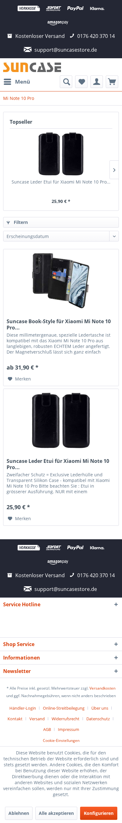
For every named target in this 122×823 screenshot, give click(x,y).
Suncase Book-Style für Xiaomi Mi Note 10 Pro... (59, 324)
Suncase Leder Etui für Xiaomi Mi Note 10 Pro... (61, 182)
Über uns (99, 708)
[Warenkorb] (112, 81)
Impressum (68, 729)
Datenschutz (98, 719)
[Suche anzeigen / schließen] (66, 81)
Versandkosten (102, 688)
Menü (22, 81)
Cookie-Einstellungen (61, 740)
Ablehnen (18, 813)
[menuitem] (16, 81)
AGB (47, 729)
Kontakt (15, 719)
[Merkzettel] (81, 81)
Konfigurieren (99, 813)
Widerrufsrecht (65, 719)
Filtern (20, 222)
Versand (37, 719)
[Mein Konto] (96, 81)
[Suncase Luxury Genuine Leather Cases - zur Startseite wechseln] (32, 66)
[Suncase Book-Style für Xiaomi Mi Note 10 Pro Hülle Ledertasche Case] (61, 280)
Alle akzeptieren (56, 813)
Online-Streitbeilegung (63, 708)
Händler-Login (22, 708)
